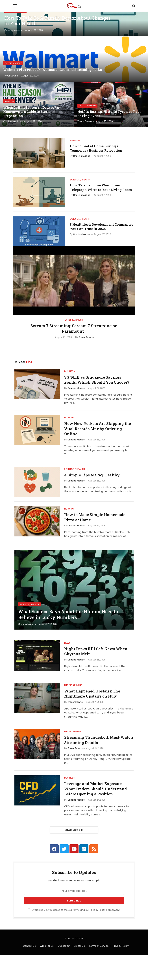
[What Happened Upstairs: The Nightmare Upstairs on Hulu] (37, 698)
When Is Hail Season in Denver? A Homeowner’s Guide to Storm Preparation (31, 111)
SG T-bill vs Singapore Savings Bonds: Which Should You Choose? (96, 380)
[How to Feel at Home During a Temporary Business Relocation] (39, 153)
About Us (79, 946)
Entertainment (13, 63)
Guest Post (64, 946)
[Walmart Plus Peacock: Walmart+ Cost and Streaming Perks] (74, 59)
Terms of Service (99, 946)
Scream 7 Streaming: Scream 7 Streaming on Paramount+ (74, 328)
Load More (72, 830)
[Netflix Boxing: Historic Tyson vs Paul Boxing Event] (111, 104)
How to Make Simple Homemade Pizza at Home (94, 517)
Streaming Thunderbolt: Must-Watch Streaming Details (98, 740)
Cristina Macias (13, 30)
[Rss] (93, 848)
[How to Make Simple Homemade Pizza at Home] (37, 521)
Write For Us (47, 946)
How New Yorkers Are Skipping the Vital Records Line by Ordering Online (97, 428)
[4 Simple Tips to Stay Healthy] (37, 482)
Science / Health (80, 179)
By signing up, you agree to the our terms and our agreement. (75, 909)
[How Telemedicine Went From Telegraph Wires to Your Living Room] (39, 192)
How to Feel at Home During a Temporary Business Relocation (96, 148)
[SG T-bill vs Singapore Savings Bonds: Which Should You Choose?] (37, 384)
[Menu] (15, 6)
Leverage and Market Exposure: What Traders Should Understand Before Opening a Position (95, 788)
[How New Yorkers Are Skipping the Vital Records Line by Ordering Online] (37, 430)
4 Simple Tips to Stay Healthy (92, 475)
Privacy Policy (97, 909)
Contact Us (29, 946)
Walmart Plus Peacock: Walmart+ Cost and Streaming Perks (52, 70)
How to (9, 101)
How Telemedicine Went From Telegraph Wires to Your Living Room (101, 187)
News (67, 642)
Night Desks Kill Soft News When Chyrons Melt (95, 651)
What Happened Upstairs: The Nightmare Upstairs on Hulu (92, 693)
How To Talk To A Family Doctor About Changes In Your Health (57, 20)
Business (75, 140)
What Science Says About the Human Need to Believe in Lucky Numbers (68, 614)
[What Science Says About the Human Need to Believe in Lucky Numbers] (74, 590)
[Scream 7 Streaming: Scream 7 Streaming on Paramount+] (74, 280)
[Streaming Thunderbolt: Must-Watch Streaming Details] (37, 744)
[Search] (133, 6)
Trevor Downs (10, 75)
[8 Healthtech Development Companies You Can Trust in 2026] (39, 231)
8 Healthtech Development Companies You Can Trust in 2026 (101, 226)
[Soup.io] (74, 6)
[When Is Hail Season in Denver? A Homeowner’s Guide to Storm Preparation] (37, 104)
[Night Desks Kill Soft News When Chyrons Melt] (37, 655)
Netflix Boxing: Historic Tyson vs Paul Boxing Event (109, 114)
